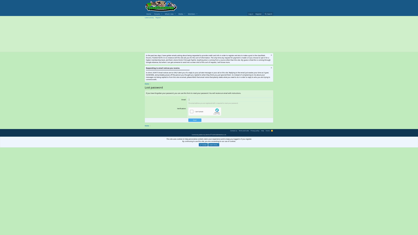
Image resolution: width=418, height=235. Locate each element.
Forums (157, 14)
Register (158, 18)
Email (183, 99)
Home (148, 14)
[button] (161, 14)
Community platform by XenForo (209, 134)
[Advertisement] (209, 35)
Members (191, 14)
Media (180, 14)
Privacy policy (255, 131)
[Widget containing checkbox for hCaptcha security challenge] (204, 111)
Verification (181, 108)
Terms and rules (244, 131)
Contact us (233, 131)
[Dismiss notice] (271, 55)
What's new (169, 14)
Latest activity (149, 18)
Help (262, 131)
